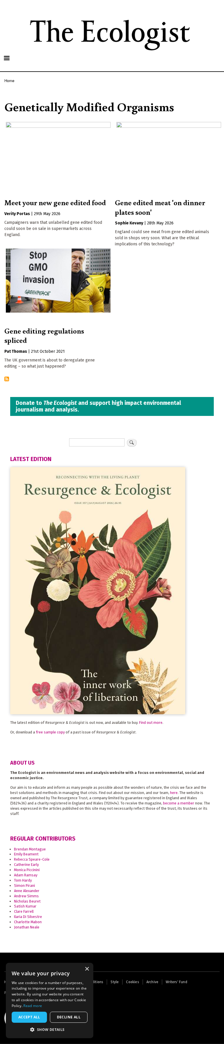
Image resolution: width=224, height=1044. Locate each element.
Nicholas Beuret (27, 901)
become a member (178, 803)
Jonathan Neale (26, 927)
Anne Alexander (26, 891)
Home (9, 80)
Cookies (132, 982)
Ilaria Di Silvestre (28, 916)
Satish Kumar (25, 906)
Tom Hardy (23, 880)
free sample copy (50, 732)
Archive (152, 982)
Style (115, 982)
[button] (50, 1029)
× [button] (87, 969)
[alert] (49, 1000)
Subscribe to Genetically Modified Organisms (6, 379)
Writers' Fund (176, 982)
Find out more (150, 722)
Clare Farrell (24, 911)
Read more (32, 1005)
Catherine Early (26, 864)
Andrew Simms (26, 896)
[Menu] (6, 59)
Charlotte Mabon (28, 922)
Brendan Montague (30, 849)
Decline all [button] (68, 1017)
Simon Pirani (24, 885)
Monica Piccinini (27, 870)
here (174, 792)
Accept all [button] (29, 1017)
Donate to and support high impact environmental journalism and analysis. (98, 406)
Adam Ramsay (25, 875)
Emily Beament (26, 854)
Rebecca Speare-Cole (32, 859)
